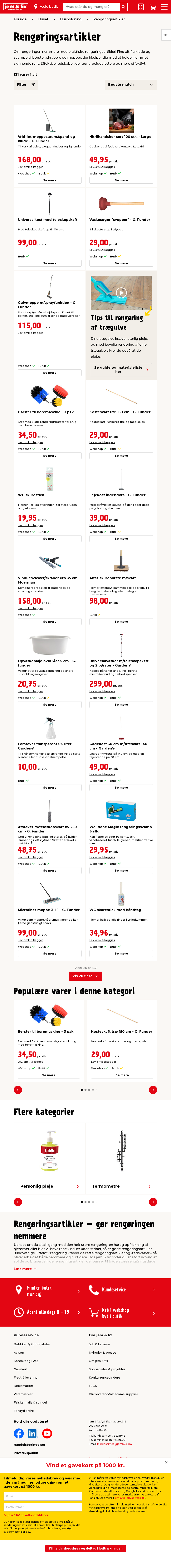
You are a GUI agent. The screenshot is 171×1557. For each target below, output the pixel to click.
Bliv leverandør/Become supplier (113, 1394)
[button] (82, 1090)
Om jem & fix (98, 1361)
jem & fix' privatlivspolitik (129, 1497)
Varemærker (23, 1394)
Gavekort (21, 1369)
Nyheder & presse (102, 1352)
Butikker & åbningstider (32, 1344)
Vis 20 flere (82, 976)
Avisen (19, 1352)
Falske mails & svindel (30, 1402)
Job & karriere (99, 1344)
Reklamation (23, 1386)
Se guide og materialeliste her (118, 370)
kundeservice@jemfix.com (114, 1444)
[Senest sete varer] (166, 35)
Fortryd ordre (24, 1411)
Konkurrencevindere (104, 1377)
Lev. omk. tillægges (30, 167)
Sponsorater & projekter (107, 1369)
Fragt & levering (26, 1377)
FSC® (93, 1386)
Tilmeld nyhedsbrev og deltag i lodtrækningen (86, 1548)
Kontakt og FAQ (26, 1361)
